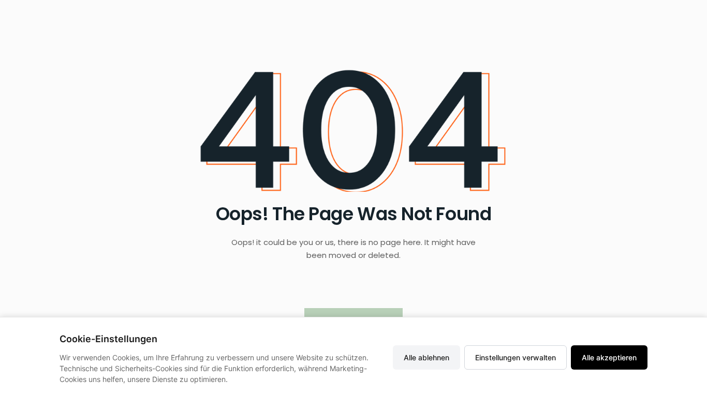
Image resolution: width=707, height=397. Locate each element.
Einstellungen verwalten (515, 357)
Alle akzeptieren (609, 357)
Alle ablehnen (426, 357)
